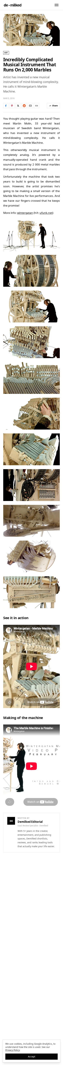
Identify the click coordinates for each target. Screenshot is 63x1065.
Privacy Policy (12, 1050)
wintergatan (25, 213)
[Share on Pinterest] (12, 105)
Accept (31, 1056)
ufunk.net (46, 213)
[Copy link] (36, 105)
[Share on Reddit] (24, 105)
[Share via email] (30, 105)
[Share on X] (18, 105)
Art (6, 53)
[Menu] (56, 5)
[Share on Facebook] (5, 105)
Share (55, 105)
